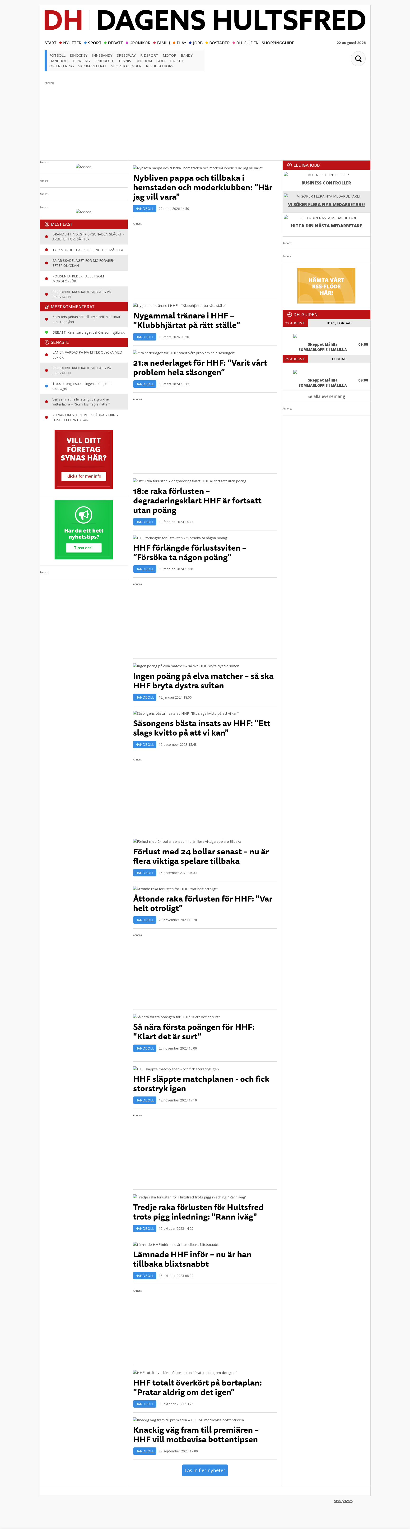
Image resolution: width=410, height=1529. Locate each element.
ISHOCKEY (79, 55)
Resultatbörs (159, 66)
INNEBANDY (102, 55)
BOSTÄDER (219, 43)
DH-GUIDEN (247, 43)
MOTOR (169, 55)
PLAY (181, 43)
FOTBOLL (57, 55)
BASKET (176, 60)
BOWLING (81, 60)
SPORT (94, 43)
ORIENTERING (61, 66)
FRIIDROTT (104, 60)
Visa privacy (343, 1500)
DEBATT (115, 43)
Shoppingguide (278, 43)
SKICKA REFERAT (92, 66)
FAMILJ (163, 43)
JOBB (198, 43)
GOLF (161, 60)
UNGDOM (143, 60)
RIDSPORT (149, 55)
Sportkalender (126, 66)
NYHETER (72, 43)
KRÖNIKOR (140, 43)
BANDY (187, 55)
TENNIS (124, 60)
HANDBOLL (59, 60)
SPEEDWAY (126, 55)
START (50, 43)
